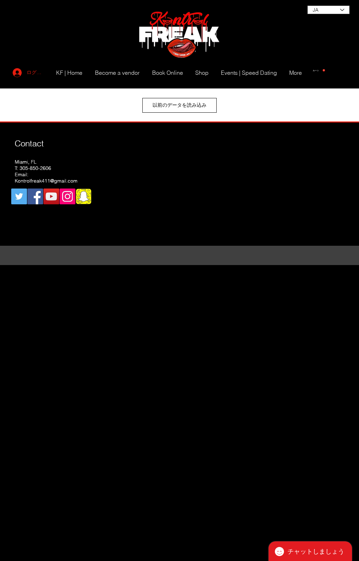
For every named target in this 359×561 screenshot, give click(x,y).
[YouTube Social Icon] (51, 196)
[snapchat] (84, 196)
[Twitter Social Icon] (19, 196)
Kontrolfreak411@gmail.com (46, 181)
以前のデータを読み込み (179, 105)
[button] (319, 70)
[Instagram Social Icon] (67, 196)
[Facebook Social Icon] (35, 196)
